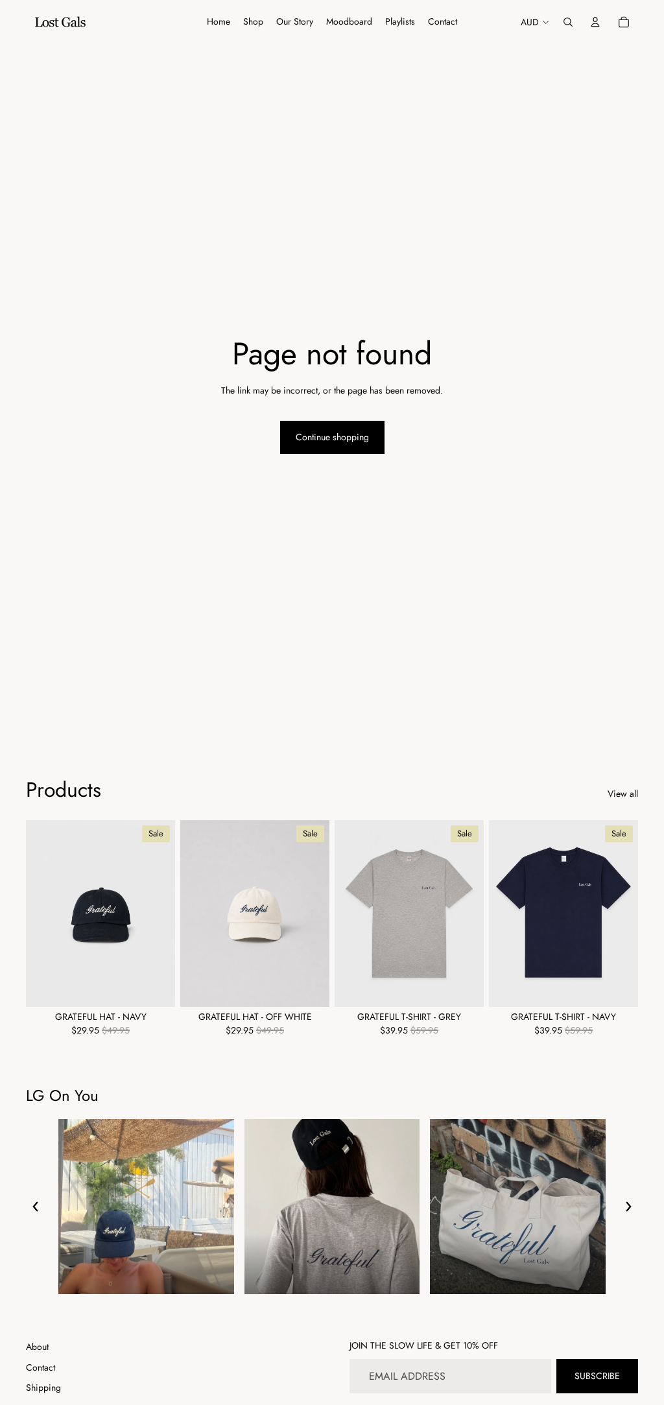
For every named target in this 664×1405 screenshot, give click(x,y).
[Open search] (568, 22)
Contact (40, 1367)
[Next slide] (165, 913)
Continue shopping (332, 437)
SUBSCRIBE (597, 1375)
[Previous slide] (36, 913)
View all (623, 794)
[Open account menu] (595, 22)
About (37, 1346)
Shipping (43, 1387)
